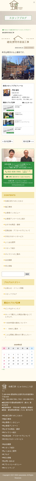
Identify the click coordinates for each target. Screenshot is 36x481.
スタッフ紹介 (10, 248)
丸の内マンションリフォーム (22, 122)
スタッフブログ (24, 30)
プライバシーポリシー (13, 464)
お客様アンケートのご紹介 (15, 219)
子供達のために (19, 114)
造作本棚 (17, 107)
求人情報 (8, 266)
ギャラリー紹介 (10, 432)
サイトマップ (9, 468)
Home (6, 30)
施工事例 (8, 207)
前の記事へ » (28, 141)
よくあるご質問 (10, 451)
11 (13, 357)
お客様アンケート (11, 426)
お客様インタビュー (12, 213)
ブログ (6, 454)
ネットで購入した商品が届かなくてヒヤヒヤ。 (18, 316)
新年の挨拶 (17, 129)
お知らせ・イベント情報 (14, 288)
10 (9, 357)
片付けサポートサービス (14, 236)
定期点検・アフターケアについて (17, 230)
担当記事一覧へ (28, 102)
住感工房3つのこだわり (13, 416)
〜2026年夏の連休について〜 (16, 323)
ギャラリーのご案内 (12, 254)
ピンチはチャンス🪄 (12, 308)
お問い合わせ (9, 461)
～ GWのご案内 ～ (13, 329)
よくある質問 (10, 242)
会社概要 (8, 260)
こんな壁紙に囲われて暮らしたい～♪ (18, 336)
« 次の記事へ (7, 141)
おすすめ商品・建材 (12, 224)
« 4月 (3, 369)
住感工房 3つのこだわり (14, 201)
